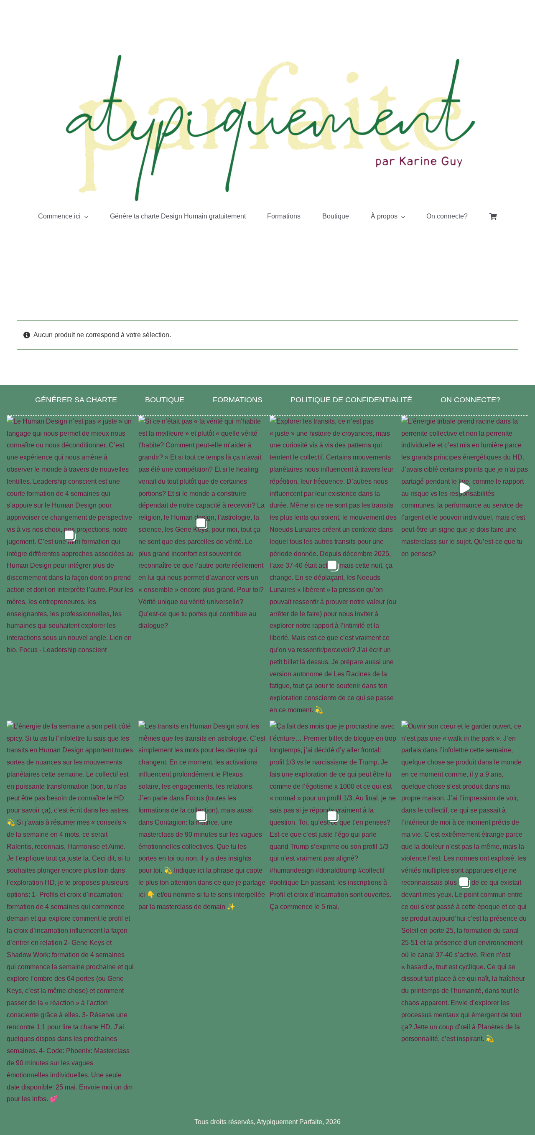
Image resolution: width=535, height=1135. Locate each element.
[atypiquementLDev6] (268, 55)
